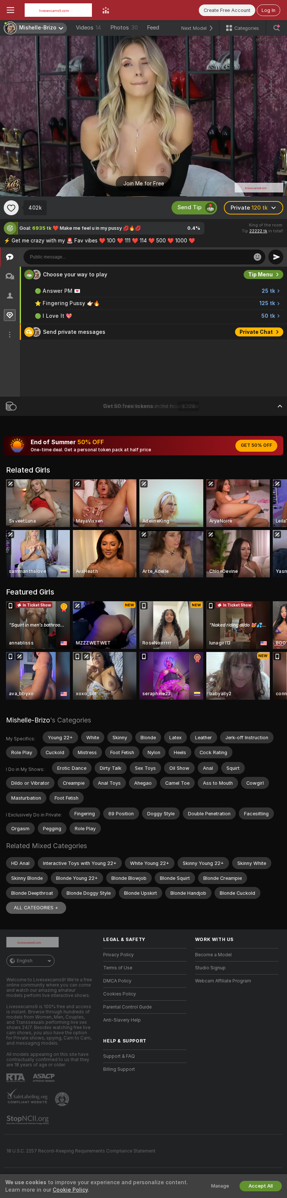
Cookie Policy (70, 1190)
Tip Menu (260, 274)
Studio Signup (210, 967)
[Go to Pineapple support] (63, 1099)
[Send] (275, 257)
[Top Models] (106, 10)
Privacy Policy (118, 954)
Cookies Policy (119, 994)
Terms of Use (117, 967)
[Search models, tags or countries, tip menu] (276, 28)
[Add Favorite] (11, 207)
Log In (268, 10)
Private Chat (256, 332)
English (25, 960)
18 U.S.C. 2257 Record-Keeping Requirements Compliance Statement (80, 1151)
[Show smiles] (257, 257)
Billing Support (119, 1069)
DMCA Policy (117, 981)
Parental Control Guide (127, 1007)
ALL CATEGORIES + (36, 907)
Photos (124, 27)
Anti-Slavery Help (122, 1020)
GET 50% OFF (256, 445)
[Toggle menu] (10, 10)
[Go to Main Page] (58, 10)
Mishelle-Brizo (28, 720)
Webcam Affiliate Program (223, 981)
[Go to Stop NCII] (28, 1120)
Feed (153, 27)
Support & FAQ (119, 1056)
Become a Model (213, 954)
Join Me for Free (143, 183)
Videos (88, 27)
